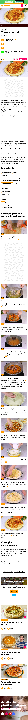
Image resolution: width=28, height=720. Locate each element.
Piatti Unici (3, 575)
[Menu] (22, 5)
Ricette (8, 575)
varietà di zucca (19, 143)
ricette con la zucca (13, 157)
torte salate (16, 161)
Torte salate (14, 575)
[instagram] (6, 713)
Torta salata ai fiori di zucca (11, 623)
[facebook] (13, 713)
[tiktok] (2, 713)
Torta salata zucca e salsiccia (10, 653)
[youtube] (10, 713)
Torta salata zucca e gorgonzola (10, 683)
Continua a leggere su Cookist (14, 572)
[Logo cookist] (5, 5)
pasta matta (11, 551)
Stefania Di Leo (8, 55)
